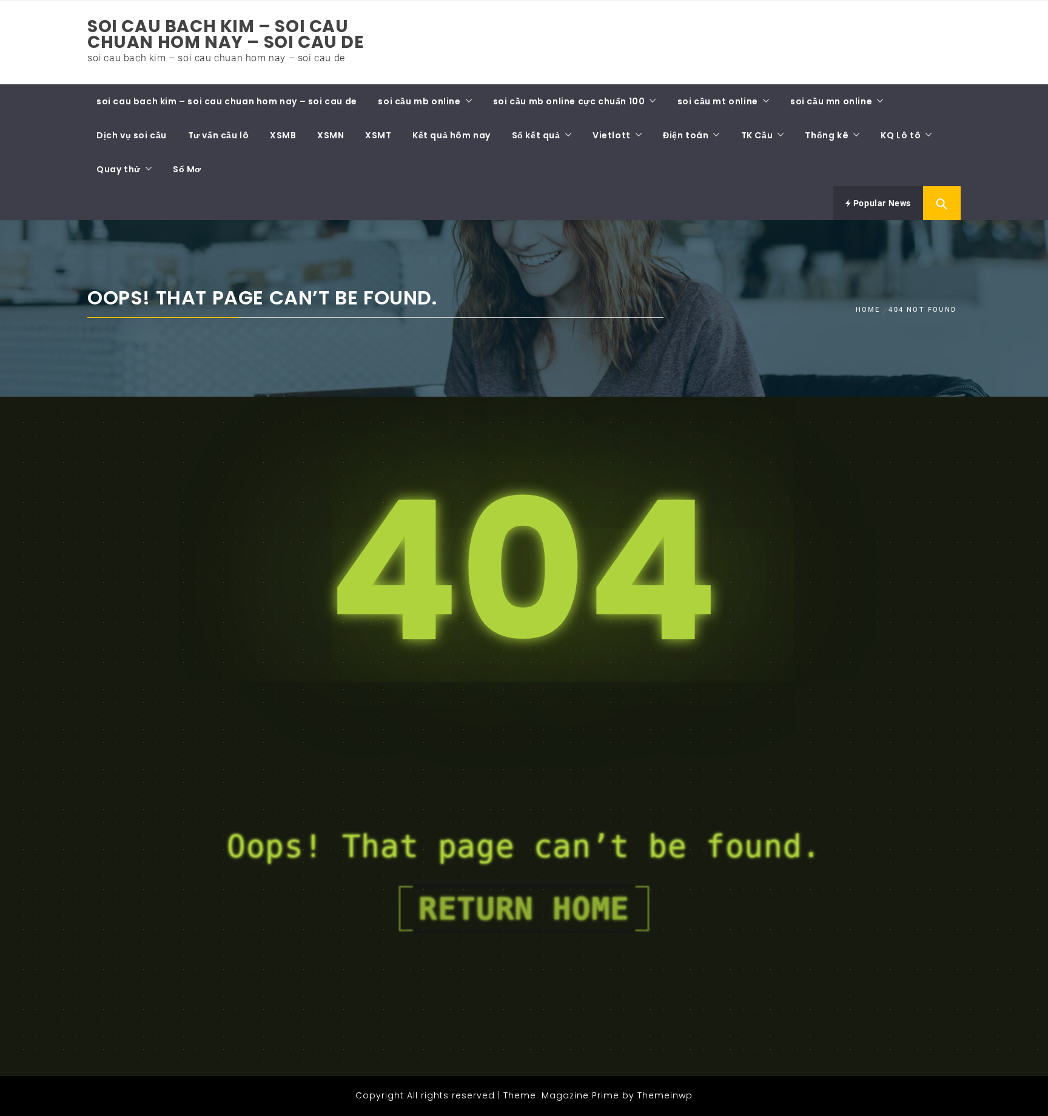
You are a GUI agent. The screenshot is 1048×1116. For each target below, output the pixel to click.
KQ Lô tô (901, 135)
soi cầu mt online (717, 101)
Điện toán (685, 135)
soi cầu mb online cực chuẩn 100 (569, 101)
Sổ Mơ (187, 169)
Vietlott (612, 135)
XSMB (283, 135)
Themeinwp (665, 1095)
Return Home (524, 908)
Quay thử (118, 169)
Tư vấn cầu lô (218, 135)
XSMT (378, 135)
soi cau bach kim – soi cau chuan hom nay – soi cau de (225, 34)
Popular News (881, 203)
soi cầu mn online (831, 101)
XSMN (330, 135)
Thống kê (826, 135)
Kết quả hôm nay (451, 135)
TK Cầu (757, 135)
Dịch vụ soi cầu (131, 135)
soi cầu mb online (419, 101)
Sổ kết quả (536, 135)
